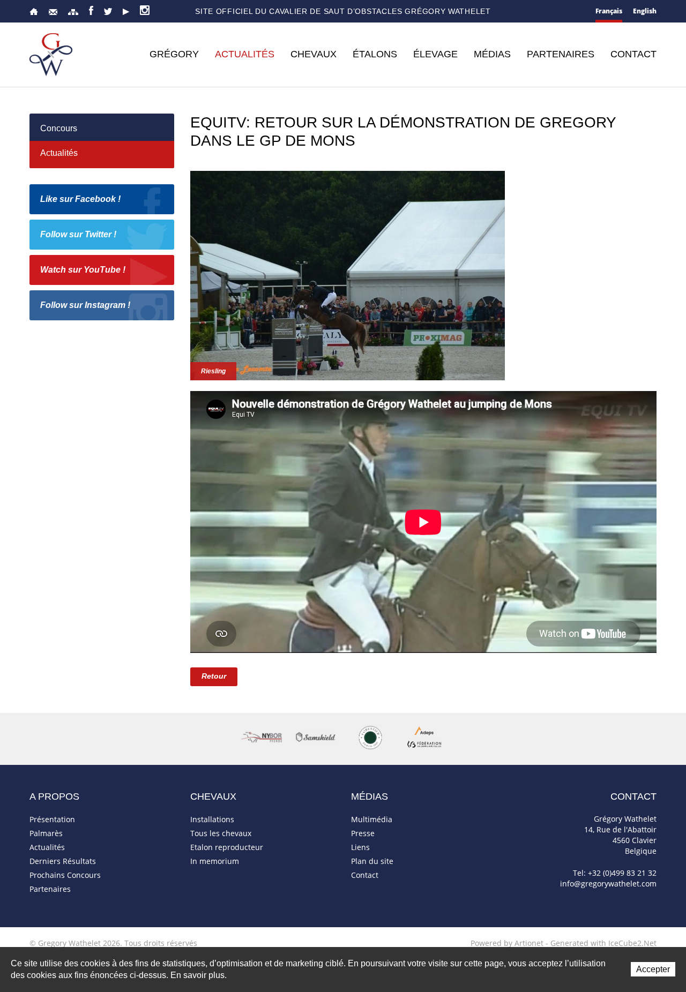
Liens (360, 847)
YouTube (126, 12)
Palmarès (46, 833)
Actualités (244, 54)
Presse (363, 833)
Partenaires (560, 54)
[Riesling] (347, 274)
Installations (212, 819)
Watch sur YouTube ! (82, 269)
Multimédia (371, 819)
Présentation (52, 819)
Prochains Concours (65, 875)
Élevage (435, 54)
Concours (58, 128)
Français (608, 11)
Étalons (375, 54)
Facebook (91, 10)
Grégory (174, 54)
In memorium (214, 861)
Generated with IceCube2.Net (603, 943)
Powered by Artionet (507, 943)
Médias (492, 54)
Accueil (33, 11)
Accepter (653, 969)
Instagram (145, 10)
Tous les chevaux (220, 833)
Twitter (108, 11)
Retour (214, 676)
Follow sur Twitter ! (78, 234)
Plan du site (73, 12)
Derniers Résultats (62, 861)
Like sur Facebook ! (80, 199)
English (645, 11)
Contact (53, 12)
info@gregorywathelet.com (608, 883)
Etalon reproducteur (226, 847)
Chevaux (313, 54)
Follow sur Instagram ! (85, 305)
